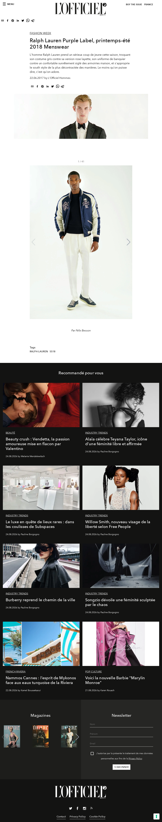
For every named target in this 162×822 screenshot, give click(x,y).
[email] (2, 21)
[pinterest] (12, 21)
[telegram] (32, 21)
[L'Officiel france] (81, 9)
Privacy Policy (135, 758)
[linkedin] (17, 21)
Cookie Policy (97, 816)
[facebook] (7, 21)
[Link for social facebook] (77, 809)
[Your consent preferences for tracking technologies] (156, 816)
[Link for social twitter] (70, 809)
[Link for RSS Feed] (91, 808)
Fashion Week (40, 33)
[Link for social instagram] (84, 809)
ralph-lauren (39, 351)
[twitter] (22, 21)
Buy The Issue (134, 4)
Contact (61, 816)
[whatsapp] (27, 21)
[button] (128, 242)
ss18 (53, 351)
